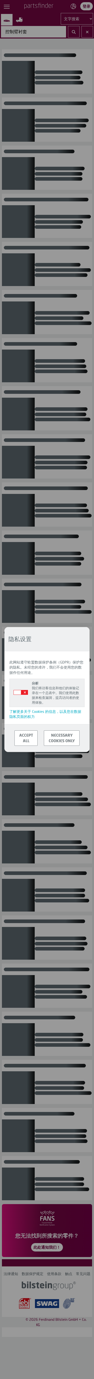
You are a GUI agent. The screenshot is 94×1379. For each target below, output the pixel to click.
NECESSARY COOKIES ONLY (62, 738)
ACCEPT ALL (26, 738)
